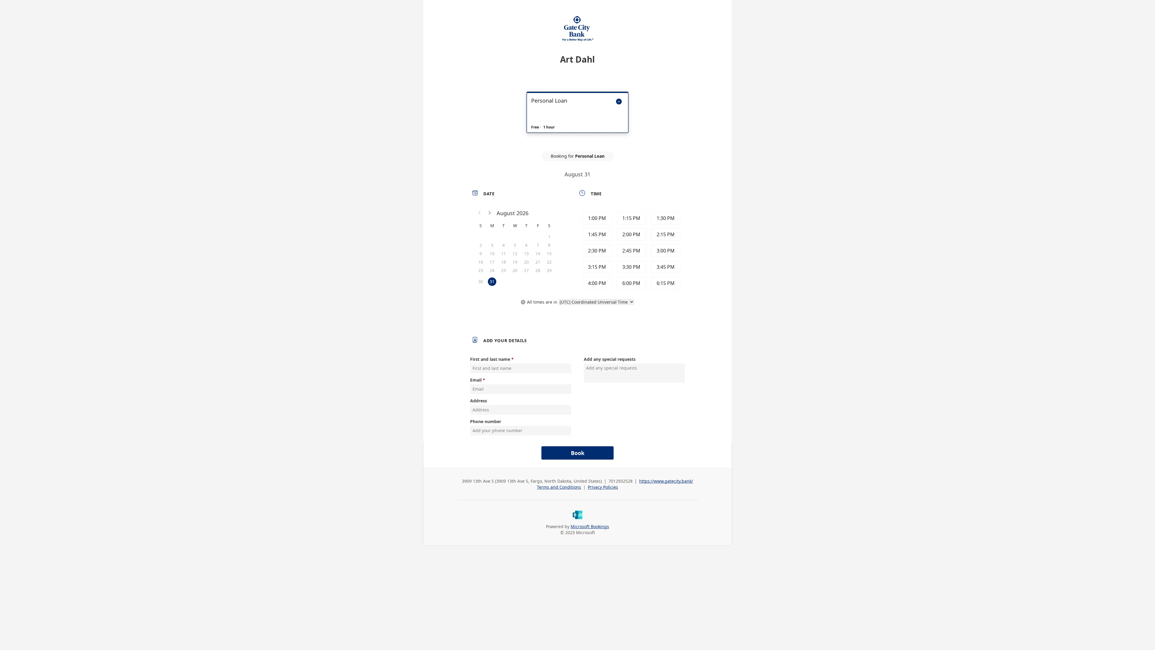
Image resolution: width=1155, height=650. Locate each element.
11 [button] (503, 253)
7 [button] (538, 245)
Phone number (485, 421)
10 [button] (492, 253)
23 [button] (480, 270)
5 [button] (515, 245)
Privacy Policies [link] (603, 487)
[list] (577, 118)
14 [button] (537, 253)
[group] (631, 250)
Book (577, 453)
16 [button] (480, 262)
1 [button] (549, 237)
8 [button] (549, 245)
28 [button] (537, 270)
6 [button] (526, 245)
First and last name (490, 359)
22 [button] (549, 262)
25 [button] (503, 270)
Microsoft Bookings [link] (590, 526)
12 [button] (515, 253)
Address (478, 401)
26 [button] (515, 270)
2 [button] (480, 245)
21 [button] (537, 262)
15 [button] (549, 253)
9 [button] (480, 253)
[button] (480, 213)
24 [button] (492, 270)
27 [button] (526, 270)
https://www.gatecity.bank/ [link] (666, 481)
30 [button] (480, 281)
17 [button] (492, 262)
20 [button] (526, 262)
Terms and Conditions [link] (559, 487)
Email (476, 380)
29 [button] (549, 270)
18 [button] (503, 262)
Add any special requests (610, 359)
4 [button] (503, 245)
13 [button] (526, 253)
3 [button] (492, 245)
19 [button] (515, 262)
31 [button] (492, 281)
